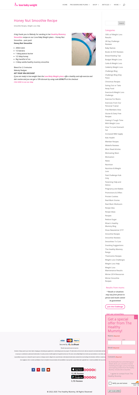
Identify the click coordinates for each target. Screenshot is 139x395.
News (107, 161)
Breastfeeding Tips (113, 56)
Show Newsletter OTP (114, 230)
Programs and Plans (79, 5)
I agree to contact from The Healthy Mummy (120, 374)
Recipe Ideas (110, 212)
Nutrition (109, 164)
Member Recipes (112, 141)
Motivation (109, 157)
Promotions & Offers (113, 192)
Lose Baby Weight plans (54, 76)
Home (65, 5)
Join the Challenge (115, 306)
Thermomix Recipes (113, 256)
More (116, 5)
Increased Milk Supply (114, 134)
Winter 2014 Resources (114, 274)
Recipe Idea (110, 208)
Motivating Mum (112, 153)
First (109, 339)
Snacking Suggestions (114, 245)
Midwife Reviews (112, 145)
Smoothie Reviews (112, 238)
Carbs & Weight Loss (113, 63)
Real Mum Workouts (113, 204)
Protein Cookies (111, 196)
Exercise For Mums (113, 99)
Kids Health (110, 137)
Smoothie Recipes (20, 26)
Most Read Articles (113, 149)
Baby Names (110, 48)
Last (123, 339)
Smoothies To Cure (113, 241)
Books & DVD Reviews (114, 52)
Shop (95, 5)
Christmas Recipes (112, 81)
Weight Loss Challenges (115, 260)
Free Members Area (113, 110)
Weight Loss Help (34, 26)
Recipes (108, 215)
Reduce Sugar (111, 219)
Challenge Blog (111, 71)
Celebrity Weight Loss (114, 67)
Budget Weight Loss (113, 59)
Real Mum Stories (112, 200)
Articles (105, 5)
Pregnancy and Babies (114, 189)
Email (113, 347)
